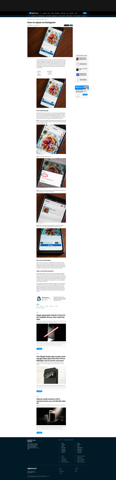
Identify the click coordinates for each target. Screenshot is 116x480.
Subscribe (85, 94)
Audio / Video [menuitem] (63, 13)
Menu (28, 13)
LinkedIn (70, 439)
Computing (63, 444)
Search (88, 13)
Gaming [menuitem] (52, 13)
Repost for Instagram (51, 115)
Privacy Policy (78, 96)
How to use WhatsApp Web (83, 69)
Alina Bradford (30, 25)
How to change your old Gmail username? (83, 80)
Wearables (79, 444)
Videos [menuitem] (76, 13)
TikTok (66, 439)
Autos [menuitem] (67, 13)
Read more (39, 348)
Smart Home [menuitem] (72, 13)
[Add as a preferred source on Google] (66, 25)
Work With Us (60, 469)
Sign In (85, 13)
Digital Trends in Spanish (80, 460)
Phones (62, 443)
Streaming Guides (80, 447)
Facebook (59, 439)
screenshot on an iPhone (57, 284)
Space (78, 446)
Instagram (42, 61)
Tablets (78, 443)
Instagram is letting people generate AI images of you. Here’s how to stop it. (83, 59)
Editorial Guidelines (64, 460)
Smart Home (63, 449)
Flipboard (72, 439)
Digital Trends (32, 14)
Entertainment (63, 450)
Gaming (62, 446)
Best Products (79, 449)
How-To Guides (79, 450)
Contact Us (63, 457)
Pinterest (68, 439)
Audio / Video (63, 447)
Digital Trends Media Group (32, 476)
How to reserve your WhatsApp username (83, 64)
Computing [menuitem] (44, 13)
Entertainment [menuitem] (57, 13)
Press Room (76, 469)
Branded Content (79, 457)
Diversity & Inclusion (61, 471)
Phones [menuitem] (48, 13)
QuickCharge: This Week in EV (40, 307)
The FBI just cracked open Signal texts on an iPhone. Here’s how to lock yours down (83, 75)
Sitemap (76, 471)
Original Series (79, 452)
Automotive (63, 452)
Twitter (63, 439)
